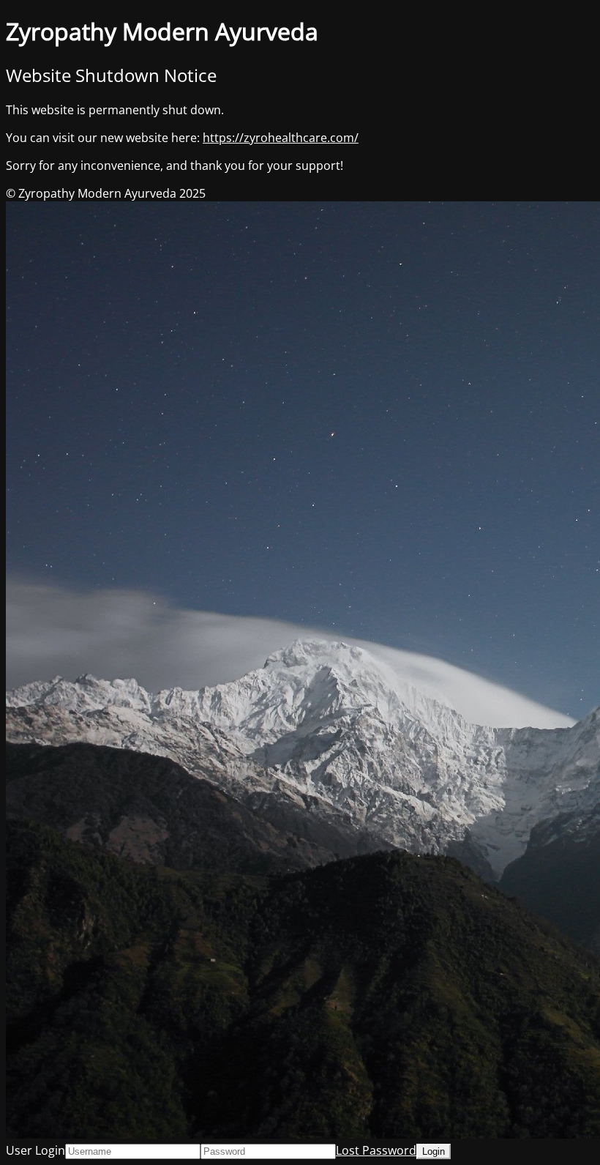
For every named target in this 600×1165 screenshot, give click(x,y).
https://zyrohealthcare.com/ (281, 138)
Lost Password (376, 1150)
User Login (35, 1150)
